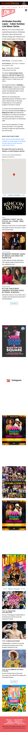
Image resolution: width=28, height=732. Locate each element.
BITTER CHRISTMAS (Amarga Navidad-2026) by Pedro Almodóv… (13, 290)
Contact (8, 7)
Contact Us (18, 721)
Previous (1, 516)
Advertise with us (9, 723)
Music (3, 217)
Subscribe (14, 7)
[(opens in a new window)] (14, 3)
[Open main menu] (25, 11)
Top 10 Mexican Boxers (11, 641)
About (3, 7)
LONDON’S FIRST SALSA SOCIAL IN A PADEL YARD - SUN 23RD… (13, 221)
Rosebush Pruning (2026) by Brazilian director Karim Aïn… (13, 256)
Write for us (21, 723)
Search (10, 721)
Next (27, 516)
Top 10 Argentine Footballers (9, 611)
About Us (8, 719)
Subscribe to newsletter (14, 722)
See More (14, 303)
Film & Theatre (6, 252)
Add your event (18, 719)
